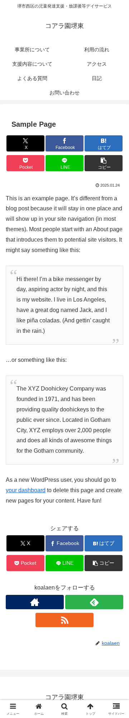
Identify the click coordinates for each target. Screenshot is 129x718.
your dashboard (26, 490)
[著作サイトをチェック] (35, 602)
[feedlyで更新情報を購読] (94, 602)
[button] (104, 163)
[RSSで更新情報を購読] (64, 620)
